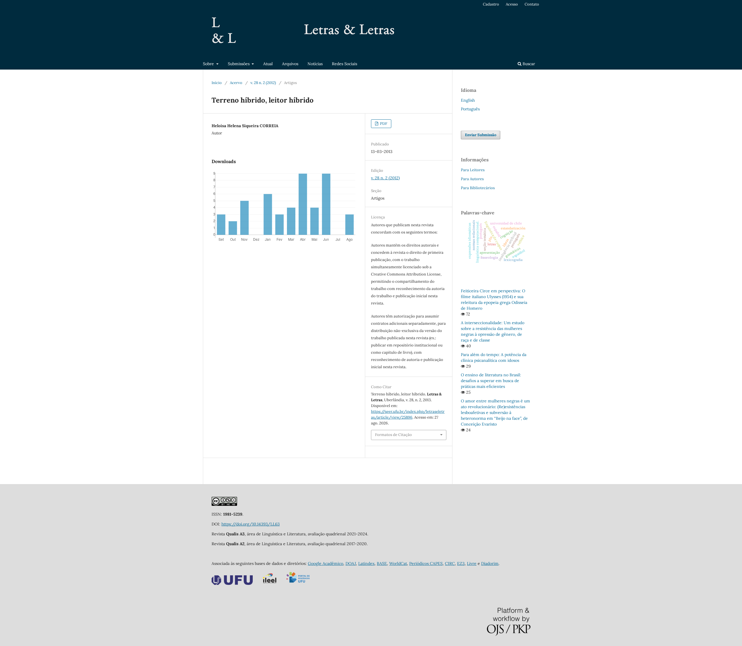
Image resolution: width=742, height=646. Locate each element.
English (468, 100)
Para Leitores (473, 169)
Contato (532, 4)
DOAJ (350, 563)
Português (470, 109)
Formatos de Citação (393, 434)
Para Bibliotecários (478, 187)
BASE (382, 563)
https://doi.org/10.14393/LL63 (250, 524)
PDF (383, 123)
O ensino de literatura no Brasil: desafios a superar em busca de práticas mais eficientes (491, 380)
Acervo (236, 82)
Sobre (209, 63)
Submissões (239, 63)
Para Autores (472, 178)
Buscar (528, 63)
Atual (268, 63)
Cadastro (491, 4)
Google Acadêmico (325, 563)
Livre (472, 563)
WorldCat (398, 563)
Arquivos (290, 63)
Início (217, 82)
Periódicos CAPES (426, 563)
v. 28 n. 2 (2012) (263, 82)
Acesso (512, 4)
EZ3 (461, 563)
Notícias (315, 63)
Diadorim (490, 563)
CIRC (450, 563)
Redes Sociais (344, 63)
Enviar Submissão (480, 134)
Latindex (366, 563)
